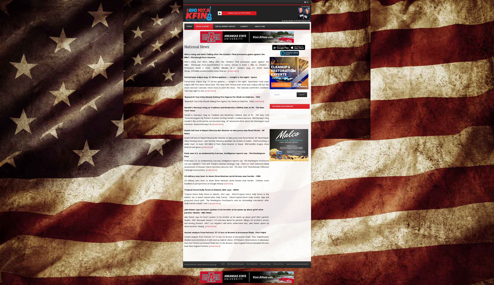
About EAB (260, 26)
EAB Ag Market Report (225, 26)
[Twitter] (307, 2)
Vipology (213, 264)
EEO (223, 264)
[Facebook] (305, 2)
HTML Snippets (237, 269)
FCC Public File (252, 264)
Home (189, 26)
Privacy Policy (265, 264)
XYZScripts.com (257, 269)
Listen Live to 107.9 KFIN (239, 13)
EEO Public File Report (235, 264)
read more (233, 71)
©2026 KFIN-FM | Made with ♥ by (197, 264)
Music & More (202, 26)
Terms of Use (278, 264)
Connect (244, 26)
